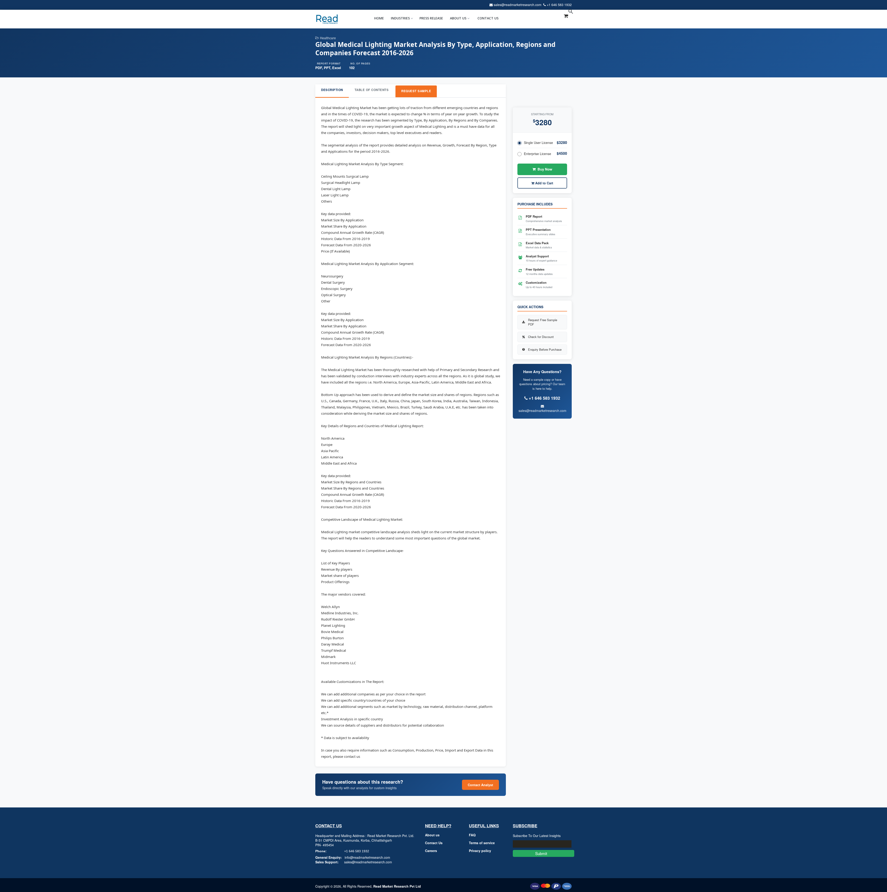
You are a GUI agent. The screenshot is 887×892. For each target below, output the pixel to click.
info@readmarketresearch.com (367, 857)
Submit (543, 853)
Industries (400, 18)
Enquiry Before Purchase (545, 349)
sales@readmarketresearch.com (517, 4)
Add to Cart (543, 183)
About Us (458, 18)
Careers (431, 850)
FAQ (472, 835)
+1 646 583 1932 (559, 4)
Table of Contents (372, 90)
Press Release (431, 18)
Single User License (538, 142)
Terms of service (482, 842)
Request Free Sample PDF (542, 322)
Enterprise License (537, 153)
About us (432, 835)
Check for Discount (541, 337)
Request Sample (416, 91)
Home (379, 18)
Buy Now (545, 169)
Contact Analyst (480, 784)
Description (332, 90)
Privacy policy (480, 850)
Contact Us (487, 18)
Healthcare (328, 38)
